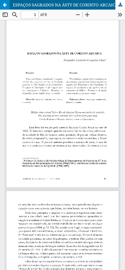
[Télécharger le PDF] (120, 5)
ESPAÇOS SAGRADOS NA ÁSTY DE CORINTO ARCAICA (65, 5)
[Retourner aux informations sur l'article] (5, 5)
